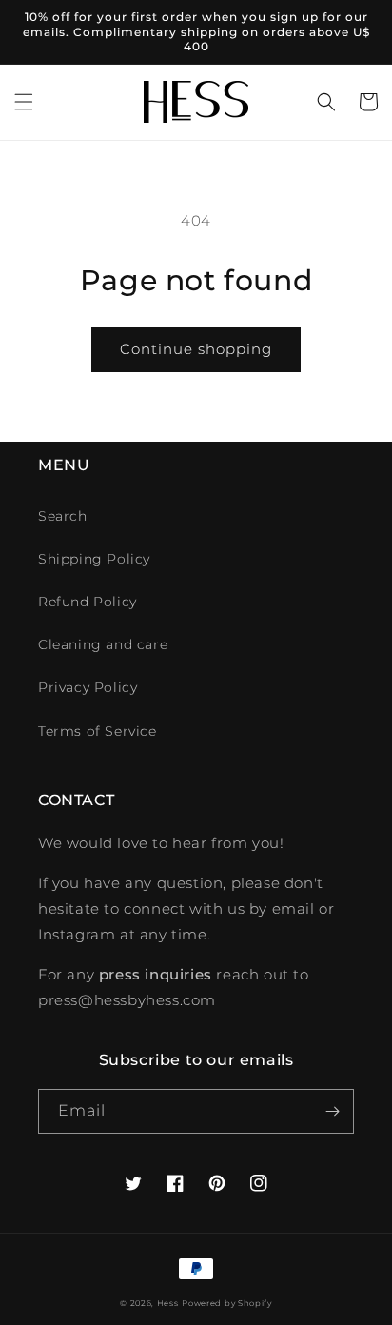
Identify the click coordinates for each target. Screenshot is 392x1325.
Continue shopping (196, 349)
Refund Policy (87, 601)
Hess (168, 1303)
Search (63, 515)
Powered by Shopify (227, 1303)
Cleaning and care (102, 644)
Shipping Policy (94, 558)
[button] (24, 102)
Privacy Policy (87, 687)
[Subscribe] (332, 1111)
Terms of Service (97, 731)
